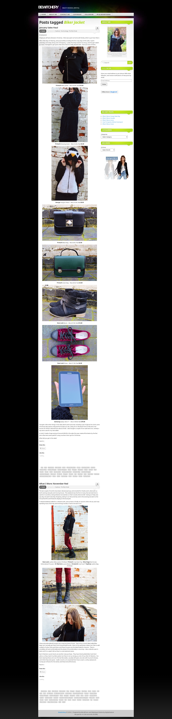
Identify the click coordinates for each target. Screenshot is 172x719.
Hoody (46, 472)
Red (66, 700)
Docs (44, 693)
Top (91, 700)
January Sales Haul (48, 27)
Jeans (82, 695)
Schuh (69, 700)
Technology (64, 31)
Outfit (46, 700)
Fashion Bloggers (62, 469)
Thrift (70, 476)
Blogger (72, 691)
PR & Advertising (103, 14)
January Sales (57, 472)
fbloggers (80, 469)
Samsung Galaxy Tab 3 (45, 476)
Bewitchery (48, 7)
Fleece (85, 469)
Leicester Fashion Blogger (66, 697)
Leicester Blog (76, 472)
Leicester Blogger (85, 472)
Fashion (57, 31)
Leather (42, 697)
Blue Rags (84, 691)
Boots (63, 467)
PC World (59, 474)
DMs (41, 693)
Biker (49, 691)
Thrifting (75, 476)
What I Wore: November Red (53, 483)
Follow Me (89, 14)
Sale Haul (80, 474)
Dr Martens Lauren (59, 693)
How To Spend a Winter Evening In (112, 122)
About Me (53, 14)
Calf (98, 691)
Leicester (56, 697)
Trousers (96, 700)
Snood (74, 700)
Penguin (65, 474)
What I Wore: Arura (108, 120)
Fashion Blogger (52, 469)
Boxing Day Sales (71, 467)
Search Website (130, 62)
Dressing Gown (86, 467)
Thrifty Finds (73, 31)
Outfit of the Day (53, 700)
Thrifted (79, 700)
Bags (45, 467)
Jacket (51, 472)
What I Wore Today (52, 702)
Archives (103, 147)
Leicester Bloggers (44, 474)
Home (43, 14)
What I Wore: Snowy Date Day (111, 116)
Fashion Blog (43, 469)
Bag (42, 467)
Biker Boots (55, 691)
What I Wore (43, 702)
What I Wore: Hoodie (108, 118)
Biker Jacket (58, 467)
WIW (60, 702)
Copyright (77, 14)
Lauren (86, 695)
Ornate (41, 700)
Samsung (96, 474)
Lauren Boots (93, 695)
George (91, 469)
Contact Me (65, 14)
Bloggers (78, 691)
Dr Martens (50, 693)
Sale (75, 474)
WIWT (63, 702)
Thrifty (80, 476)
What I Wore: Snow (108, 124)
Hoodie (41, 472)
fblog (69, 469)
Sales (85, 474)
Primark (71, 474)
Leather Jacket (48, 697)
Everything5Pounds (78, 693)
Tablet (58, 476)
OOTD (97, 697)
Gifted (77, 695)
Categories (104, 134)
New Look (53, 474)
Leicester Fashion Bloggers (81, 697)
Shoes (54, 476)
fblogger (74, 469)
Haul (95, 469)
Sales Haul (90, 474)
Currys (78, 467)
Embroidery (68, 693)
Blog (68, 691)
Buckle (94, 691)
